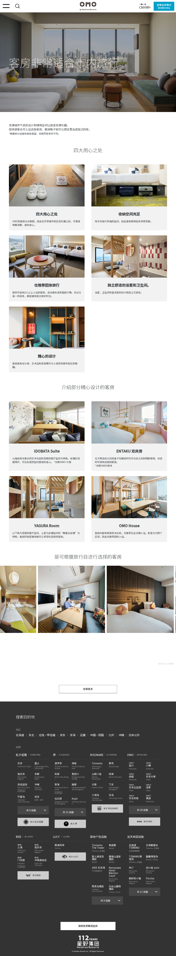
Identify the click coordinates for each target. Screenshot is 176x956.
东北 (31, 735)
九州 (111, 735)
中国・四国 (97, 735)
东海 (72, 735)
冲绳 (121, 735)
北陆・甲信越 (47, 735)
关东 (62, 735)
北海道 (20, 735)
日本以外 (134, 735)
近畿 (83, 735)
